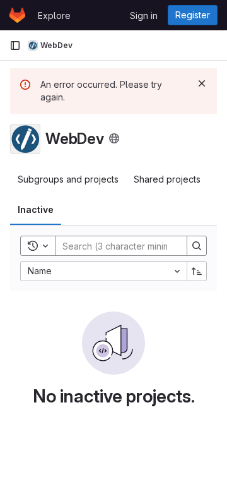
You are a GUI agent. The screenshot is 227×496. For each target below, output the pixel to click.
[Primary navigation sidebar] (15, 45)
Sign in (144, 15)
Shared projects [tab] (167, 179)
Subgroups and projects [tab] (68, 179)
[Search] (197, 246)
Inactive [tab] (36, 209)
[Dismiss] (201, 83)
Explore (54, 15)
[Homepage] (17, 15)
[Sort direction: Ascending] (197, 271)
